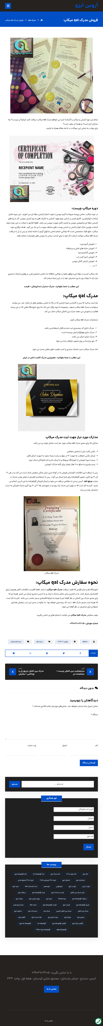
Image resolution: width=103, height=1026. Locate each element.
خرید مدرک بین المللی (77, 893)
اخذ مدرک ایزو (55, 874)
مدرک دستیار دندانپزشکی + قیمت (39, 286)
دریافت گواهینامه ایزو (79, 899)
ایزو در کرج (72, 886)
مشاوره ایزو (18, 911)
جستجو (15, 784)
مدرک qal (39, 642)
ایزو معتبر (47, 886)
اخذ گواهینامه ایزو (21, 874)
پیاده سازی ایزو (53, 917)
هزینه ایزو (67, 917)
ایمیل (64, 745)
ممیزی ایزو (80, 917)
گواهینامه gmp (61, 930)
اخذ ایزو (85, 874)
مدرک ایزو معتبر (18, 905)
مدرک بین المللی (83, 911)
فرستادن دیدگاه (88, 763)
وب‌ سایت (31, 745)
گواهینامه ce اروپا (25, 923)
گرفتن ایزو (21, 917)
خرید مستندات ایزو (57, 893)
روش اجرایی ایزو (34, 899)
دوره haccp (62, 899)
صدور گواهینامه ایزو (82, 905)
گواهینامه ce (41, 923)
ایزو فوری (59, 886)
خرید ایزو (16, 886)
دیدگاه (94, 714)
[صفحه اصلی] (42, 20)
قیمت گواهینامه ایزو (49, 905)
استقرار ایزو (66, 880)
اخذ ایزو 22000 (71, 874)
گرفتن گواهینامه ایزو (59, 923)
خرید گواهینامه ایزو (38, 893)
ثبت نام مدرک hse (31, 886)
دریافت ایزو (22, 893)
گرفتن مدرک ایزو (77, 923)
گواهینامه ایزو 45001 (43, 930)
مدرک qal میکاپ (16, 642)
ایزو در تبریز (86, 886)
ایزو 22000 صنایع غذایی (25, 880)
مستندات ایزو (32, 911)
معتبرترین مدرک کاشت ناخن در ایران (39, 357)
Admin (85, 642)
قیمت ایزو (66, 905)
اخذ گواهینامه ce (38, 874)
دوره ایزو (49, 899)
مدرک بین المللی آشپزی (63, 911)
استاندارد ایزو (80, 880)
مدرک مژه (47, 911)
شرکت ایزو (19, 899)
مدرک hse (33, 905)
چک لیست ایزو (37, 917)
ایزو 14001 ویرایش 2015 (48, 880)
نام (96, 745)
